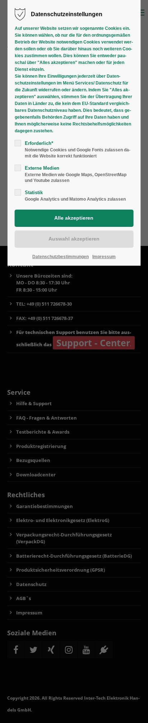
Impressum (104, 256)
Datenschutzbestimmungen (60, 256)
